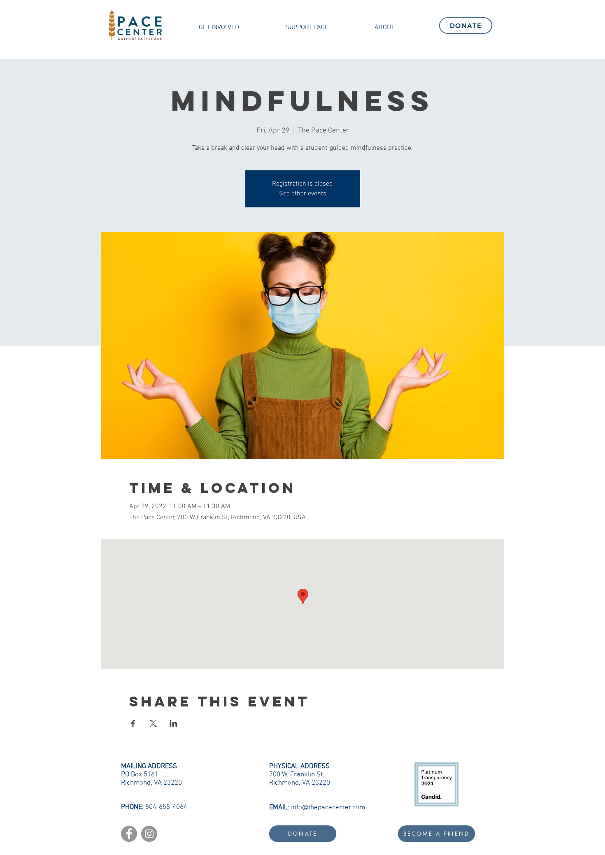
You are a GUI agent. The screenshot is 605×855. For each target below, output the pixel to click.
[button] (219, 27)
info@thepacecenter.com (328, 808)
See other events (302, 194)
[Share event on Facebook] (133, 723)
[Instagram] (149, 834)
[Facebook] (129, 834)
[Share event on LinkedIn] (173, 723)
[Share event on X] (153, 723)
